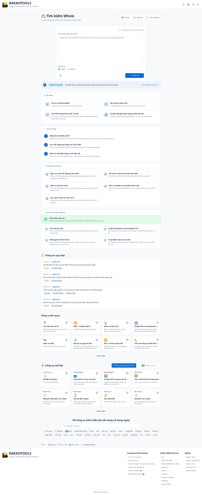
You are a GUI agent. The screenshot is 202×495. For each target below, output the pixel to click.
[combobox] (102, 425)
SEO (97, 431)
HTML (121, 431)
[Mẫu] (60, 75)
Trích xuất (116, 435)
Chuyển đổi (129, 431)
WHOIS (72, 69)
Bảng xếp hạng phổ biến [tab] (125, 365)
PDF (71, 435)
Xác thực (125, 435)
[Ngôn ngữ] (188, 4)
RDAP (63, 69)
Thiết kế (146, 431)
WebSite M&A (167, 460)
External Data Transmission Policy (141, 464)
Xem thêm (101, 356)
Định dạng (134, 435)
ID (162, 457)
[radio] (59, 69)
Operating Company (136, 467)
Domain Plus (191, 467)
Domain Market (168, 477)
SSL (141, 435)
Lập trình (113, 431)
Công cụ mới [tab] (150, 365)
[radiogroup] (101, 69)
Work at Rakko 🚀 (135, 470)
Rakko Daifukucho (193, 460)
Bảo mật (104, 431)
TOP (42, 445)
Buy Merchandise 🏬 (136, 474)
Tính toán (79, 435)
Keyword (165, 467)
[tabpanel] (101, 392)
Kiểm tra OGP (70, 293)
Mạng (92, 431)
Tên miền (58, 435)
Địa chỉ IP (97, 435)
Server (164, 470)
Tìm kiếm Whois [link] (89, 445)
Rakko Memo (191, 470)
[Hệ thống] (193, 4)
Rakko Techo (191, 457)
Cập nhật (47, 293)
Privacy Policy (133, 460)
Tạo (104, 435)
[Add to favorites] (66, 322)
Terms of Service (134, 457)
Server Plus (190, 464)
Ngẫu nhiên (48, 435)
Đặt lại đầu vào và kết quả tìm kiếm (132, 30)
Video (66, 435)
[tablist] (136, 365)
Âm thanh (88, 435)
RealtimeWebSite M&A (170, 464)
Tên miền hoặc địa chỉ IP (67, 34)
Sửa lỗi (46, 268)
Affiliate (165, 481)
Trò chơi (148, 435)
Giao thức (62, 66)
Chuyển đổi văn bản (80, 431)
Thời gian (138, 431)
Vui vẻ (155, 435)
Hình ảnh (155, 431)
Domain (165, 474)
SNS (109, 435)
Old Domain (166, 484)
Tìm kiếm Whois (57, 268)
